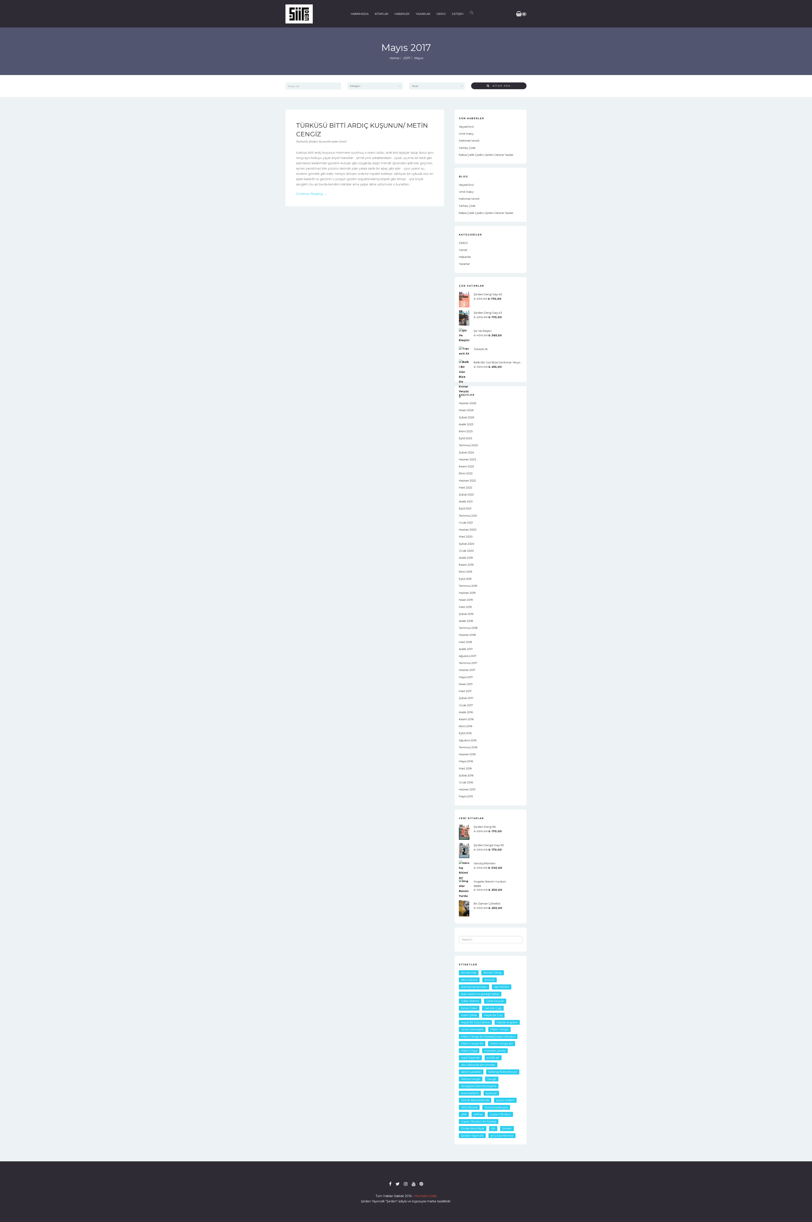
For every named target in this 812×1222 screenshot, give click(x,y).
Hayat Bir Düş (493, 1015)
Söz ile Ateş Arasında (475, 1100)
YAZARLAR (423, 13)
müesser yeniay (495, 1050)
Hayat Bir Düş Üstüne (475, 1022)
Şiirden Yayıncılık (472, 1135)
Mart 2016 (465, 768)
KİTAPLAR (381, 13)
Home (394, 58)
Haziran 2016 (467, 754)
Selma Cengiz (470, 1079)
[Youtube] (413, 1183)
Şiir (493, 1128)
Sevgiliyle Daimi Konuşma (478, 1086)
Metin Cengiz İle (472, 1043)
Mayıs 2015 (466, 796)
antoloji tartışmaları (474, 986)
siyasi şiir (491, 1093)
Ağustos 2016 (467, 740)
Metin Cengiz (499, 1029)
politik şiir (493, 1057)
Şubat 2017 (466, 698)
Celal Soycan (495, 1001)
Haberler (465, 257)
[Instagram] (405, 1183)
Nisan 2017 (466, 684)
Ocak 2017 (466, 705)
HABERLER (402, 13)
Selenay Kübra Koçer (502, 1071)
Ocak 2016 (466, 782)
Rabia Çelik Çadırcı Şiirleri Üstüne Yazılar (486, 154)
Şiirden (507, 1128)
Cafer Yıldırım (470, 1001)
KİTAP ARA (500, 85)
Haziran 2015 (467, 789)
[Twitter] (398, 1183)
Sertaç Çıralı (467, 147)
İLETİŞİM (457, 13)
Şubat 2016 (466, 775)
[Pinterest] (421, 1183)
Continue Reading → (311, 194)
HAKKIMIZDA (360, 13)
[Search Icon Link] (471, 13)
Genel (342, 141)
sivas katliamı (470, 1093)
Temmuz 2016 (468, 747)
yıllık (464, 1114)
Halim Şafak (469, 1015)
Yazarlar (464, 263)
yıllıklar (478, 1114)
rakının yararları (471, 1071)
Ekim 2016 (465, 726)
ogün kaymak (470, 1057)
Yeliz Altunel (469, 1107)
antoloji (489, 979)
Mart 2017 (465, 691)
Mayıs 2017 (466, 677)
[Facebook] (390, 1183)
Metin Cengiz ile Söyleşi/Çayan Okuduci (488, 1036)
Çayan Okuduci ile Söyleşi (478, 1121)
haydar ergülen (507, 1022)
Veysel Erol (466, 126)
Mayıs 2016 (466, 761)
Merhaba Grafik (425, 1196)
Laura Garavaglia (472, 1029)
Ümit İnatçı (466, 133)
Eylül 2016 (465, 733)
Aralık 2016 (466, 712)
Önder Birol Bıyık (472, 1128)
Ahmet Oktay (492, 972)
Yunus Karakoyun (496, 1107)
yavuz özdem (505, 1100)
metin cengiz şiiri (501, 1043)
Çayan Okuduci (500, 1114)
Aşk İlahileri (501, 986)
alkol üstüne (469, 979)
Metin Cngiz (469, 1050)
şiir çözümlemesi (502, 1135)
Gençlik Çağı (493, 1008)
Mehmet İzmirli (469, 140)
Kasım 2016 (466, 719)
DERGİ (441, 13)
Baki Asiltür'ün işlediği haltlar (480, 994)
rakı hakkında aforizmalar (478, 1064)
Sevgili (491, 1079)
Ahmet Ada (468, 972)
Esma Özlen (469, 1008)
